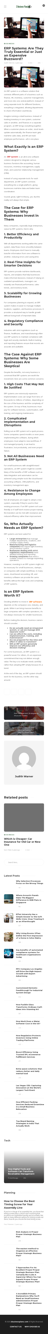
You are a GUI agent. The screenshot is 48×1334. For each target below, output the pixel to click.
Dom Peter (7, 850)
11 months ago (13, 1178)
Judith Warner (9, 63)
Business (9, 44)
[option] (24, 826)
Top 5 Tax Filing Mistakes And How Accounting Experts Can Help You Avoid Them (22, 730)
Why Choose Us (32, 1327)
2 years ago (19, 63)
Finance (18, 711)
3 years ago (18, 1224)
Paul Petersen (9, 1224)
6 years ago (16, 850)
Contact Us (15, 1327)
